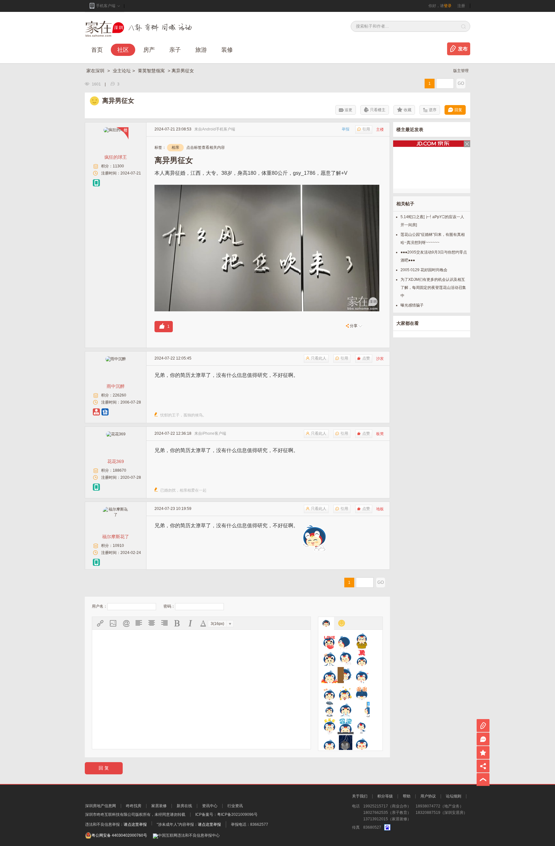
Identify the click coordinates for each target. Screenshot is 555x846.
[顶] (362, 658)
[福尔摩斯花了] (115, 514)
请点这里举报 (135, 824)
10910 (118, 545)
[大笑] (346, 658)
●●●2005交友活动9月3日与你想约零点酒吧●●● (434, 256)
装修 (227, 50)
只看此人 (318, 358)
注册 (461, 6)
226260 (119, 395)
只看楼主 (377, 110)
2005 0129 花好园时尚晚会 (424, 270)
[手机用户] (96, 182)
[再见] (346, 641)
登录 (448, 6)
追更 (348, 110)
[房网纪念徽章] (105, 411)
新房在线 (184, 806)
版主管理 (461, 70)
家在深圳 (96, 70)
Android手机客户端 (218, 129)
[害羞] (362, 675)
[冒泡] (346, 726)
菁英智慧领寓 (152, 70)
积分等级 (385, 796)
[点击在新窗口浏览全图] (266, 188)
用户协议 (428, 796)
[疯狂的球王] (115, 130)
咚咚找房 (133, 806)
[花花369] (116, 434)
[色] (362, 743)
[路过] (362, 709)
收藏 (407, 110)
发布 (463, 48)
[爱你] (330, 641)
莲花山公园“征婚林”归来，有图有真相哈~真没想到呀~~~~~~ (433, 238)
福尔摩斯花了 (115, 536)
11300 (118, 166)
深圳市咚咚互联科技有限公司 (110, 814)
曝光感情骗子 (412, 305)
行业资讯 (235, 806)
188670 (119, 470)
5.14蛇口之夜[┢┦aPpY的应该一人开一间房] (432, 221)
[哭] (346, 709)
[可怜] (330, 709)
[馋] (330, 658)
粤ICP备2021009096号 (237, 814)
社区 (123, 50)
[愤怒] (330, 675)
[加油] (330, 692)
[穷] (346, 743)
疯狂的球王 (115, 157)
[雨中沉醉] (115, 359)
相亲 (175, 147)
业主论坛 (122, 70)
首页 (97, 50)
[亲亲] (362, 726)
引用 (366, 129)
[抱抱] (362, 641)
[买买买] (330, 726)
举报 (345, 129)
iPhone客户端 (214, 433)
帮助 (406, 796)
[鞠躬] (362, 692)
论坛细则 (453, 796)
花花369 (115, 461)
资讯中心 (209, 806)
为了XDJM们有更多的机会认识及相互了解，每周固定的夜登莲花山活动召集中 (433, 287)
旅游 (201, 50)
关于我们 (359, 796)
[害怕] (346, 675)
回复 (458, 110)
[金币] (346, 692)
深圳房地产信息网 (100, 806)
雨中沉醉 (116, 386)
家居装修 (159, 806)
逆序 (432, 110)
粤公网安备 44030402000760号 (119, 835)
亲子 (175, 50)
